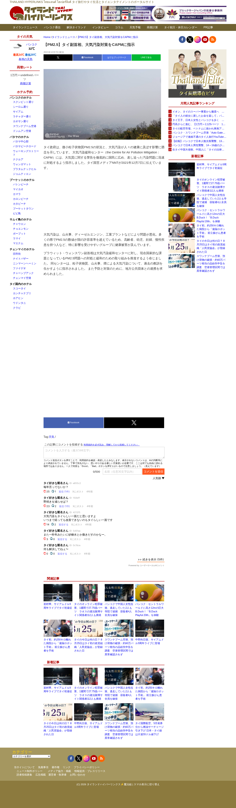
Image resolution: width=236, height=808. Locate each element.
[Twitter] (189, 39)
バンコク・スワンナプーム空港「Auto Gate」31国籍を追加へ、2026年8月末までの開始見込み (199, 132)
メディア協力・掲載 (59, 771)
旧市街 (17, 253)
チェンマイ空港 (22, 277)
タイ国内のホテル (21, 283)
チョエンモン (21, 228)
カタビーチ (19, 203)
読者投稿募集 (24, 774)
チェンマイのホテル (22, 249)
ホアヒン (18, 298)
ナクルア (18, 159)
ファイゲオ (19, 268)
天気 (51, 436)
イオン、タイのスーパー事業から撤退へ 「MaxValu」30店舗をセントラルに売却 (199, 111)
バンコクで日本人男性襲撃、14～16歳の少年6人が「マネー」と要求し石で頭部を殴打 (199, 145)
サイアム (18, 111)
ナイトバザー (21, 258)
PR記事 (208, 27)
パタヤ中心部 (21, 141)
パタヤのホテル (19, 136)
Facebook (88, 57)
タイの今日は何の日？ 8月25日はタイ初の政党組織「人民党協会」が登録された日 (211, 246)
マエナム (18, 243)
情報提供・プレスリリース (89, 771)
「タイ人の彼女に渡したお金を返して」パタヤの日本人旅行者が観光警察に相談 (199, 115)
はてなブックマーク (116, 57)
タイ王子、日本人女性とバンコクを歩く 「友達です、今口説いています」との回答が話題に (199, 120)
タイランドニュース (25, 27)
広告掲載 (40, 774)
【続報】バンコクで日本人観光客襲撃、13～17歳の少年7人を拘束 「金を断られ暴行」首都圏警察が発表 (199, 141)
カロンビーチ (21, 198)
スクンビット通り (23, 101)
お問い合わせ (77, 774)
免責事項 (43, 767)
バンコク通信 (52, 27)
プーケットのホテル (22, 179)
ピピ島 (17, 213)
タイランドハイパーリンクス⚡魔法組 (109, 784)
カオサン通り (21, 121)
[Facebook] (182, 39)
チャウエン (19, 223)
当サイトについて (24, 767)
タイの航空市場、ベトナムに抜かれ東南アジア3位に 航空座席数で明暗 (199, 128)
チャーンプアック (23, 273)
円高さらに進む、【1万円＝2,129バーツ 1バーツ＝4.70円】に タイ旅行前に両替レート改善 (199, 124)
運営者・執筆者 (57, 774)
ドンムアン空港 (22, 130)
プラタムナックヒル (24, 169)
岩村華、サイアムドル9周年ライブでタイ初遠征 (211, 166)
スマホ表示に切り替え (147, 784)
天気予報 (135, 27)
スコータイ (19, 288)
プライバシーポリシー (87, 767)
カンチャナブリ (22, 293)
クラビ (17, 307)
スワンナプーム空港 (24, 126)
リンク (66, 767)
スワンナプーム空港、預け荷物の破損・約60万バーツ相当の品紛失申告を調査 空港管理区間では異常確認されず (119, 647)
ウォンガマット (22, 164)
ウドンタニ (19, 302)
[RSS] (212, 39)
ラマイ (17, 238)
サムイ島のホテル (21, 219)
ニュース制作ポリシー (30, 771)
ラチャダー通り (22, 116)
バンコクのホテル (21, 97)
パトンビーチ (21, 184)
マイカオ (18, 189)
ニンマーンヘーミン (24, 263)
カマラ (17, 194)
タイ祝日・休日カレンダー (180, 27)
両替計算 (152, 27)
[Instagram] (197, 39)
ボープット (19, 233)
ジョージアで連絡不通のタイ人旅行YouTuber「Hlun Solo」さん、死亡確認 (199, 136)
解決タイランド (76, 27)
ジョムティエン (22, 173)
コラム (119, 27)
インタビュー (100, 27)
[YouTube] (205, 39)
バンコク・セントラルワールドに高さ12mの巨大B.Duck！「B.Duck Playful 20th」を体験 (211, 216)
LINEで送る (146, 57)
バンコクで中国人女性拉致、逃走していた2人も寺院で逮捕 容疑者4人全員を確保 (211, 200)
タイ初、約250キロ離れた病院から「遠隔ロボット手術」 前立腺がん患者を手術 (211, 231)
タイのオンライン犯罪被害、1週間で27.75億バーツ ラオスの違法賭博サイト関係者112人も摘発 (211, 185)
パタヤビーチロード (24, 146)
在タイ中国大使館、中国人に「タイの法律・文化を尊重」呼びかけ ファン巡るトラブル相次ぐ (199, 149)
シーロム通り (21, 106)
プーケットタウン (23, 208)
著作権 (55, 767)
